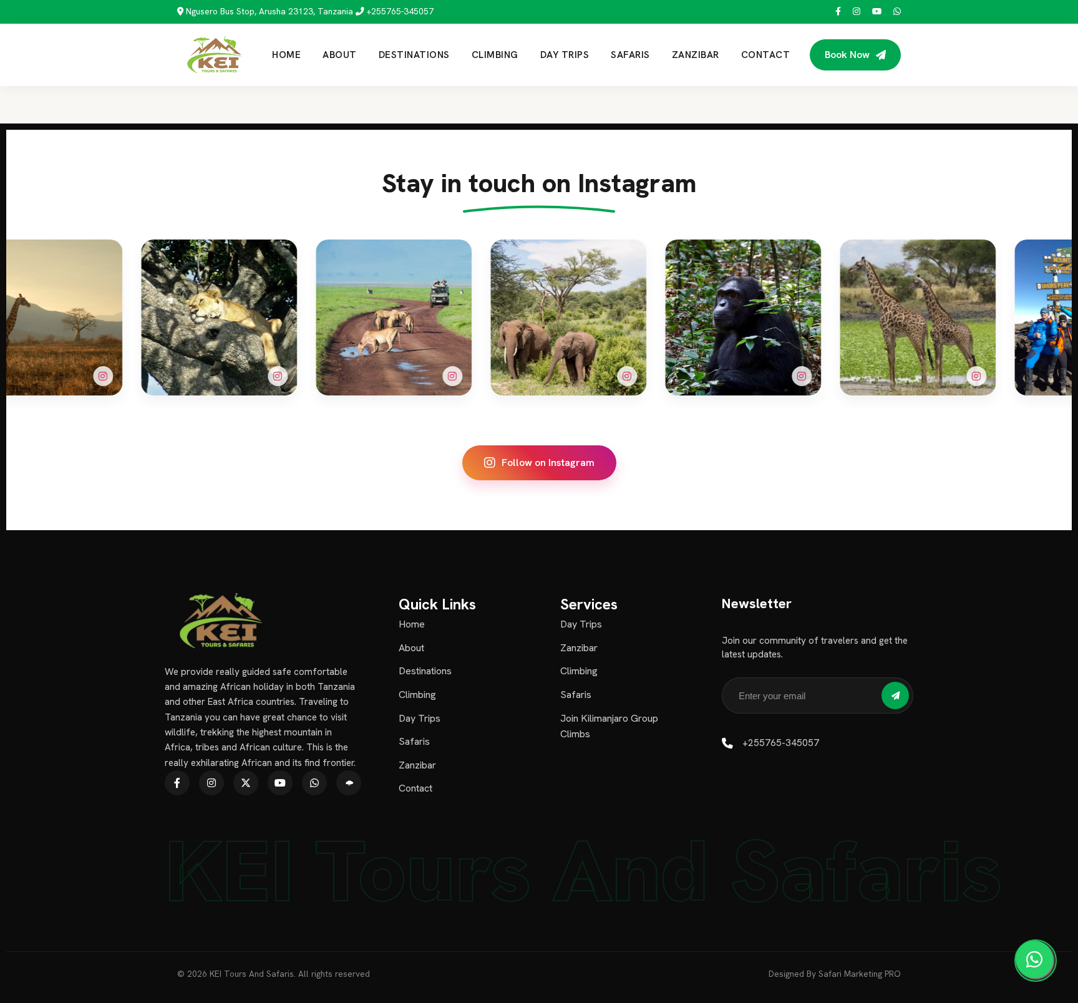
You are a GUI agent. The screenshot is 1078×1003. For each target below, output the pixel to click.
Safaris (630, 55)
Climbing (495, 55)
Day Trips (565, 55)
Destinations (414, 55)
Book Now (847, 54)
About (340, 55)
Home (286, 55)
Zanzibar (695, 55)
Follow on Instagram (548, 462)
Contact (765, 55)
